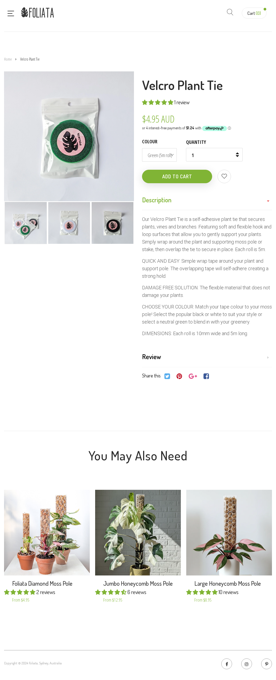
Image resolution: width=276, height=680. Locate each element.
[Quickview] (61, 543)
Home (8, 59)
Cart (254, 13)
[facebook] (226, 663)
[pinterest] (266, 663)
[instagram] (246, 663)
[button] (158, 102)
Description (156, 200)
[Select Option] (32, 543)
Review (151, 356)
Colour (149, 141)
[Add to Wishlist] (224, 176)
